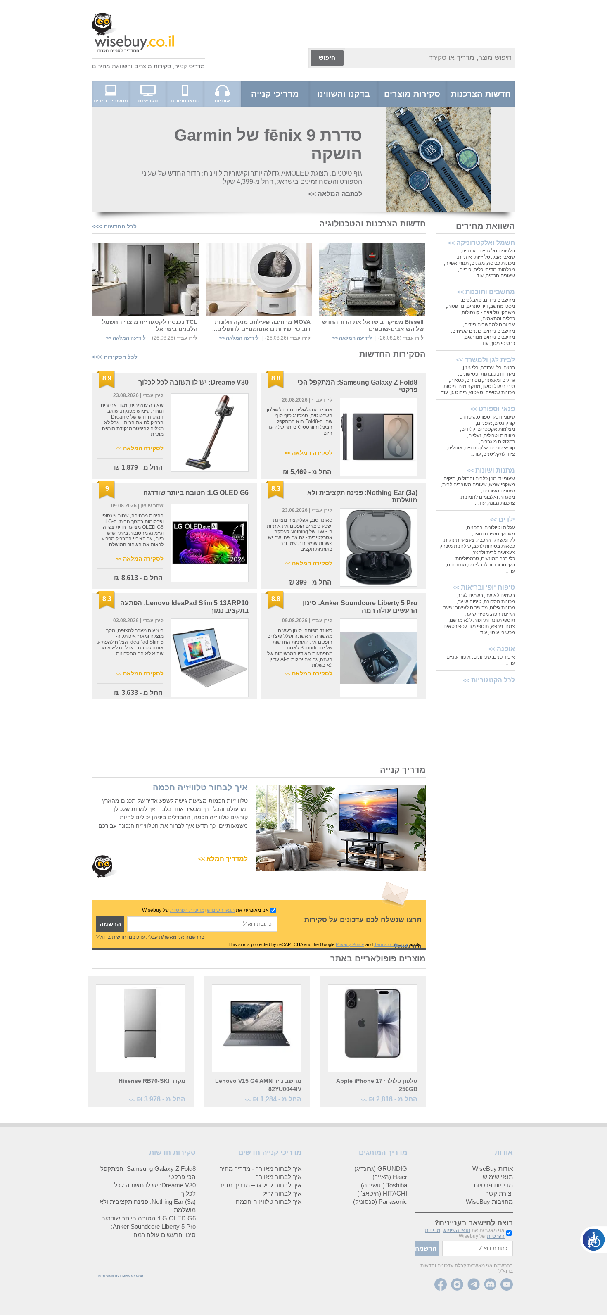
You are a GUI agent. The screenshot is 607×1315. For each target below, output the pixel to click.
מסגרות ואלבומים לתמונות (488, 497)
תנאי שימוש (498, 1176)
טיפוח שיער (469, 601)
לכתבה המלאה (335, 193)
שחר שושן (151, 506)
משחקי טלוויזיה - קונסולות (488, 312)
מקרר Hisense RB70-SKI (152, 1080)
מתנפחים (456, 565)
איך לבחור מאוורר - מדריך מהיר (260, 1168)
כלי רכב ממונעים (498, 558)
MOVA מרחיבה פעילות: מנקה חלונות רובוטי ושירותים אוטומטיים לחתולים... (261, 325)
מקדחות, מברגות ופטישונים (487, 374)
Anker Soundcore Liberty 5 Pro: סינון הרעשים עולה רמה (153, 1230)
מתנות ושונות (495, 470)
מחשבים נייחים (499, 331)
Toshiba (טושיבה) (384, 1185)
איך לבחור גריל (282, 1193)
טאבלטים (472, 300)
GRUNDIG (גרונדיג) (380, 1168)
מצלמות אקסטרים (496, 429)
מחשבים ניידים (499, 300)
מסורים (473, 380)
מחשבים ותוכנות (490, 291)
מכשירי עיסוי (502, 632)
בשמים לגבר (470, 595)
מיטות (449, 386)
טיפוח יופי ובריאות (488, 587)
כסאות (457, 380)
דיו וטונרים (477, 306)
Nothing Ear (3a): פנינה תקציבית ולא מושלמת (148, 1205)
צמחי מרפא (503, 626)
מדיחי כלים (485, 269)
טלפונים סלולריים (497, 251)
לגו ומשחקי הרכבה (496, 540)
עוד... (478, 275)
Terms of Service (391, 944)
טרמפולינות (467, 558)
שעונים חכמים (500, 275)
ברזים (509, 368)
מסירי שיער (477, 614)
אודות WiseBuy (492, 1168)
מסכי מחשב (502, 306)
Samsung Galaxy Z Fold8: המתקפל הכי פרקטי (148, 1172)
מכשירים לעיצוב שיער (465, 608)
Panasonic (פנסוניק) (380, 1201)
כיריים (465, 269)
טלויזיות (482, 257)
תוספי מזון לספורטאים (466, 626)
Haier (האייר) (389, 1176)
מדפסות (455, 306)
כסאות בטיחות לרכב (494, 546)
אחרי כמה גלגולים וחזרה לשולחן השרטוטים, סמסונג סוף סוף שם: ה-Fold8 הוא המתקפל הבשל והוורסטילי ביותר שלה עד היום (299, 421)
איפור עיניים (458, 657)
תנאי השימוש (221, 910)
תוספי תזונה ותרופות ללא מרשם (482, 620)
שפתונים (482, 657)
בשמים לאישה (500, 595)
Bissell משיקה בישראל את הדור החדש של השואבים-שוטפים (373, 325)
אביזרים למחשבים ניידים (489, 325)
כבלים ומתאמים (498, 318)
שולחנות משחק (455, 546)
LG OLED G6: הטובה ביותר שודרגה (196, 492)
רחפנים (474, 527)
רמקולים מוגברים (497, 442)
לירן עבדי (413, 338)
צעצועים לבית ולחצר (494, 552)
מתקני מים (469, 386)
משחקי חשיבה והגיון (494, 534)
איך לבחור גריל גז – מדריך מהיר (260, 1185)
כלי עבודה (491, 368)
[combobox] (430, 58)
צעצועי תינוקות (459, 540)
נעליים (474, 435)
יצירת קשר (499, 1193)
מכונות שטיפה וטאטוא (492, 392)
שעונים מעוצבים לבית (464, 484)
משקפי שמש (502, 484)
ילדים (506, 519)
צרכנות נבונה (501, 503)
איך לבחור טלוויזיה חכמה (200, 787)
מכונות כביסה (501, 263)
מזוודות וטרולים (499, 435)
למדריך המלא (223, 858)
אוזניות (465, 257)
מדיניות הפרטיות (187, 910)
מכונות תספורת (499, 601)
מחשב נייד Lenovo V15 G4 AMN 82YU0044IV (258, 1084)
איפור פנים (504, 657)
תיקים (449, 478)
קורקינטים (504, 423)
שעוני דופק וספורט (496, 417)
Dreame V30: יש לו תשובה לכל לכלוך (193, 382)
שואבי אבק (503, 257)
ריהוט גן (459, 392)
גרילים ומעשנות (499, 380)
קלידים (468, 429)
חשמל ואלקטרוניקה (485, 242)
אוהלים (455, 448)
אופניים (484, 423)
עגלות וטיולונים (499, 527)
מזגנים (478, 263)
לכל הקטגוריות (493, 680)
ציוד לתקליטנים (499, 454)
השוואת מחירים (111, 66)
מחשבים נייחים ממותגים (490, 337)
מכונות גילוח (502, 608)
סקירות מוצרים (152, 66)
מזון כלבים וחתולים (477, 478)
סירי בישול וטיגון (498, 386)
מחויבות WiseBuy (489, 1201)
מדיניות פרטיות (493, 1185)
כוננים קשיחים (466, 331)
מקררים (469, 251)
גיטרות (468, 417)
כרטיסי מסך (503, 343)
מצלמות (506, 269)
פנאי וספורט (497, 408)
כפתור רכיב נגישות (593, 1239)
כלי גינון (470, 368)
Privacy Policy (350, 944)
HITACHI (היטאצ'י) (382, 1193)
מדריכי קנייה (189, 66)
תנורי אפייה (457, 263)
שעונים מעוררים (498, 491)
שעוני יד (506, 478)
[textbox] (202, 924)
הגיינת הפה (503, 614)
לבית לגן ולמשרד (490, 359)
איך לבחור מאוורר (278, 1176)
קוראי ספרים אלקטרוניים (490, 448)
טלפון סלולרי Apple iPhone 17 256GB (376, 1084)
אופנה (506, 648)
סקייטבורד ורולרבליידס (491, 565)
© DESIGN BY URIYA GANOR (120, 1276)
